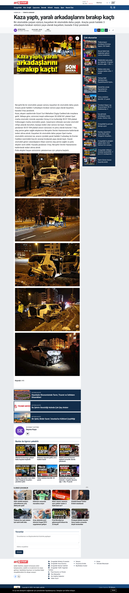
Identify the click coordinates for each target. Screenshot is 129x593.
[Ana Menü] (114, 8)
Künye (98, 561)
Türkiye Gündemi (28, 12)
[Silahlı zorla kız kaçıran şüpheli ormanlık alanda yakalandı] (69, 450)
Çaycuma (36, 8)
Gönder (19, 552)
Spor (62, 8)
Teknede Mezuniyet (102, 563)
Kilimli (50, 8)
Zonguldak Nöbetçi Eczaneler (60, 561)
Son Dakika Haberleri (57, 576)
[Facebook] (15, 576)
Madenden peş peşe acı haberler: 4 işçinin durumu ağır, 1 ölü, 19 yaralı (68, 479)
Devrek (43, 8)
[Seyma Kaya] (19, 431)
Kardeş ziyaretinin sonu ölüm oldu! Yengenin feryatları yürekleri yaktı (25, 479)
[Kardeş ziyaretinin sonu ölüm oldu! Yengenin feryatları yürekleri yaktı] (25, 470)
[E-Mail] (27, 433)
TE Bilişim (112, 587)
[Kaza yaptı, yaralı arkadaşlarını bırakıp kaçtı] (47, 54)
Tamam (113, 590)
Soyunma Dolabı (81, 563)
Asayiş (56, 8)
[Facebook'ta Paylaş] (95, 30)
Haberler (17, 12)
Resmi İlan (69, 8)
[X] (18, 576)
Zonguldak (18, 8)
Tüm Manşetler (55, 574)
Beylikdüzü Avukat (81, 566)
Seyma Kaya (31, 429)
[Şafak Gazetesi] (21, 3)
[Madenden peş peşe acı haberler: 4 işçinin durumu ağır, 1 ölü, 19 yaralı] (69, 470)
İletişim (78, 561)
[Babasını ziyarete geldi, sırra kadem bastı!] (47, 450)
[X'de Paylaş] (98, 30)
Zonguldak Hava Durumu (58, 563)
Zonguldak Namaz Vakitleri (59, 566)
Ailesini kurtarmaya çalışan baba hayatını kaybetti (24, 458)
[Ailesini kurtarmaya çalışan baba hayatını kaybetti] (25, 450)
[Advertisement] (49, 88)
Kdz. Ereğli (27, 8)
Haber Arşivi (55, 578)
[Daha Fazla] (106, 30)
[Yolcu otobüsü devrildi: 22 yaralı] (47, 470)
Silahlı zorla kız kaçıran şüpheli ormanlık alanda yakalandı (67, 459)
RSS (17, 587)
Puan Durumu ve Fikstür (58, 572)
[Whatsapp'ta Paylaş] (102, 30)
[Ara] (111, 8)
